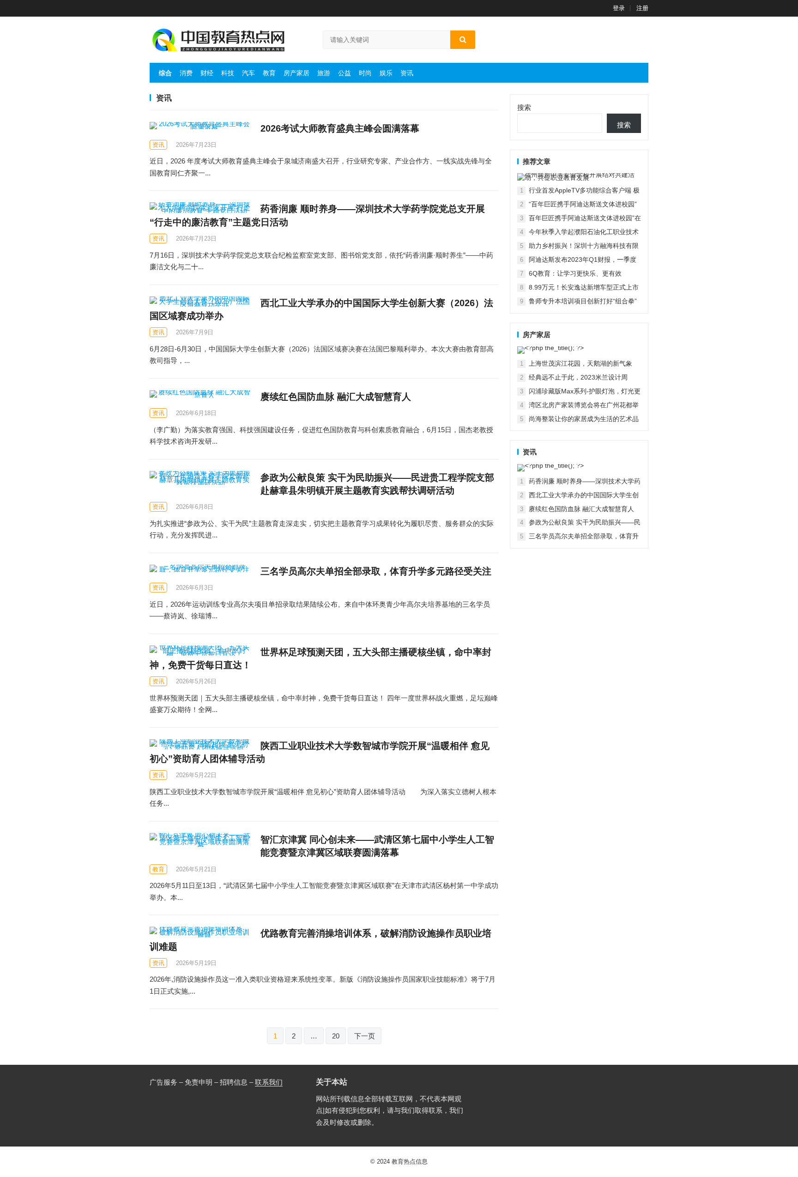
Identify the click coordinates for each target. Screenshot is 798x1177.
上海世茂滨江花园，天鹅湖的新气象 (580, 363)
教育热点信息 (410, 1161)
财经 (206, 73)
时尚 (365, 73)
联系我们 (269, 1082)
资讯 (406, 73)
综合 (165, 73)
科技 (227, 73)
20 (335, 1036)
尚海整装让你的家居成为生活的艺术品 (584, 419)
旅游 (323, 73)
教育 (269, 73)
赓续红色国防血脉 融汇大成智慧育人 (335, 397)
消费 (186, 73)
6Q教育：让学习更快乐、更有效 (575, 273)
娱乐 (386, 73)
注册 (642, 8)
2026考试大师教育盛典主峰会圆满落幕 (339, 128)
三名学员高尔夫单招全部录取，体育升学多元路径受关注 (375, 571)
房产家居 (296, 73)
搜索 (524, 107)
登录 (619, 8)
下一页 (364, 1036)
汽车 (248, 73)
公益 (344, 73)
